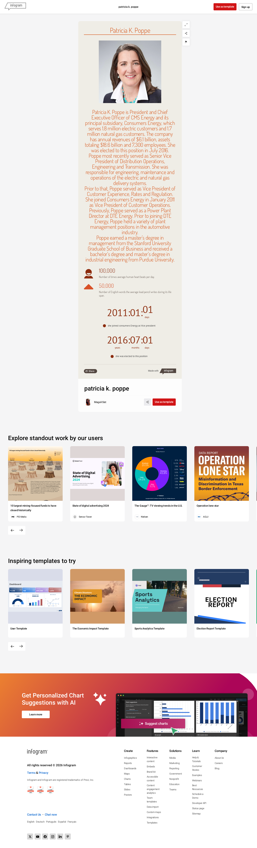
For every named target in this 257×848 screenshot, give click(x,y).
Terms (31, 773)
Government (175, 773)
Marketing (174, 763)
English (30, 821)
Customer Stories (197, 768)
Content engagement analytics (153, 789)
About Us (219, 757)
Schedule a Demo (197, 796)
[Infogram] (15, 7)
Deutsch (40, 821)
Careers (219, 763)
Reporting (174, 768)
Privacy (43, 773)
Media (172, 757)
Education (174, 784)
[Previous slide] (12, 530)
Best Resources (197, 787)
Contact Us (34, 814)
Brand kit (151, 771)
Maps (127, 773)
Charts (127, 779)
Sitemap (196, 813)
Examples (197, 775)
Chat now (51, 814)
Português (51, 821)
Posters (128, 794)
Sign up (245, 6)
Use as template (225, 6)
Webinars (197, 780)
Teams (172, 789)
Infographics (130, 757)
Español (62, 821)
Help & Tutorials (196, 759)
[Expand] (186, 24)
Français (72, 821)
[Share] (186, 33)
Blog (217, 768)
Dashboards (130, 768)
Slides (127, 789)
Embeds (151, 766)
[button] (130, 325)
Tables (127, 784)
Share (91, 371)
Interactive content (152, 759)
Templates (152, 822)
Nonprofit (174, 779)
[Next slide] (21, 530)
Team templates (152, 799)
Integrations (153, 817)
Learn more (35, 714)
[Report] (186, 42)
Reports (128, 763)
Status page (198, 808)
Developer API (199, 803)
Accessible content (152, 778)
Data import (153, 806)
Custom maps (154, 812)
